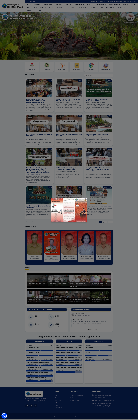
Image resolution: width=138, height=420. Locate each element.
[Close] (85, 199)
